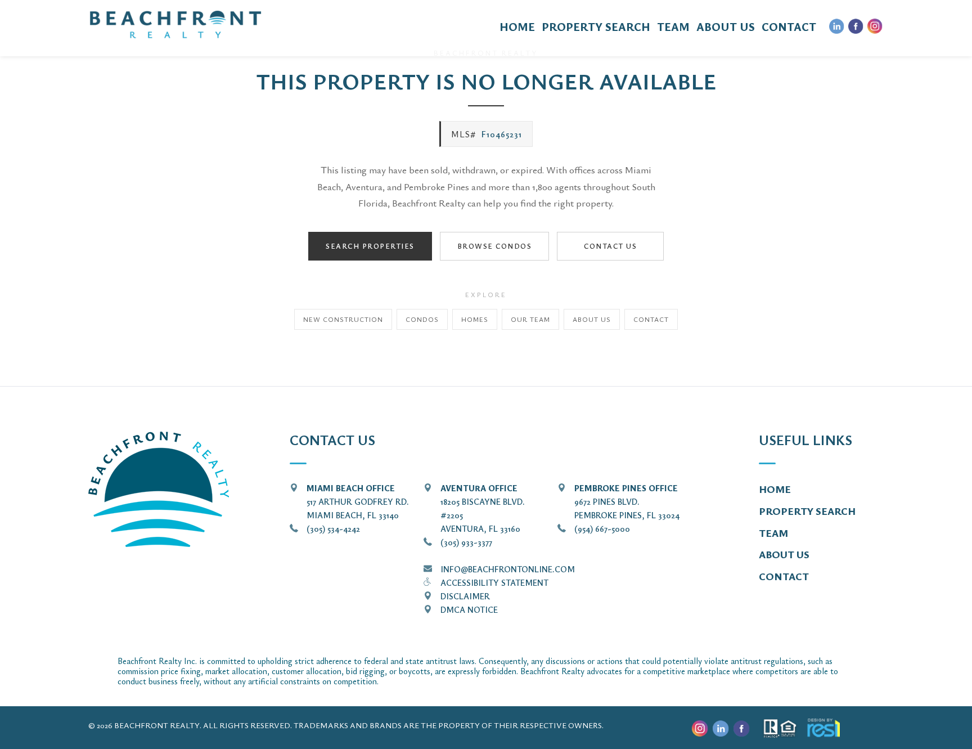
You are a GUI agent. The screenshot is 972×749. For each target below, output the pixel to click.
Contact (651, 319)
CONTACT (789, 26)
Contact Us (610, 246)
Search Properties (370, 246)
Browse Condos (494, 246)
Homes (474, 319)
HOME (517, 26)
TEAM (673, 26)
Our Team (530, 319)
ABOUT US (725, 26)
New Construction (343, 319)
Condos (422, 319)
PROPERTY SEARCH (596, 26)
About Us (592, 319)
